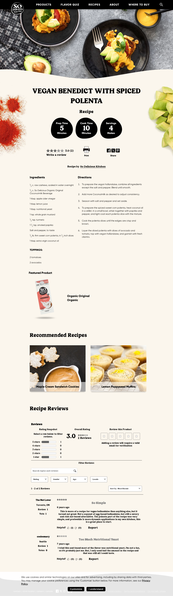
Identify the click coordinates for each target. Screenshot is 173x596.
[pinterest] (118, 151)
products (43, 4)
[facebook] (109, 151)
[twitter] (113, 151)
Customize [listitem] (76, 589)
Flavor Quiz (70, 4)
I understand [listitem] (96, 589)
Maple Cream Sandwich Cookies (57, 386)
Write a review (56, 154)
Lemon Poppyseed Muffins (119, 386)
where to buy (139, 4)
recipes (94, 4)
